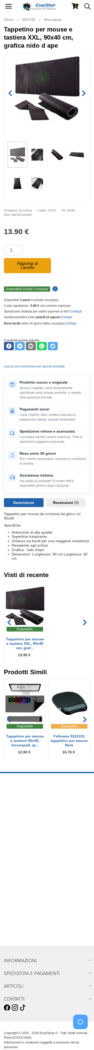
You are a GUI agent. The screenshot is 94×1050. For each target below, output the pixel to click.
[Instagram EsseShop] (15, 1007)
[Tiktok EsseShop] (23, 1007)
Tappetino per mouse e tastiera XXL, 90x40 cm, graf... (25, 643)
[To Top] (82, 1038)
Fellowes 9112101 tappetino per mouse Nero (69, 740)
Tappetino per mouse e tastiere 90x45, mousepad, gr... (25, 740)
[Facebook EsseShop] (7, 1007)
